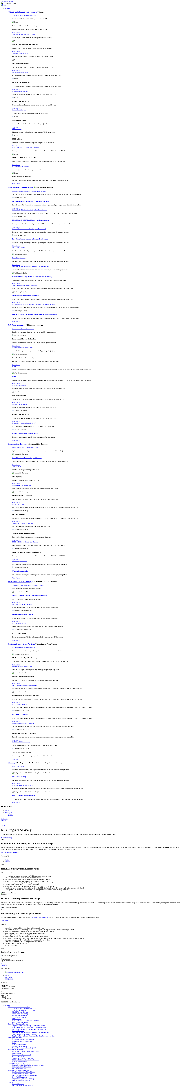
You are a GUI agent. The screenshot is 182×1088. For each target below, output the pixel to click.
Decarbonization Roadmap (20, 72)
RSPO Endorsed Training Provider (22, 785)
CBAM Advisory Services (20, 53)
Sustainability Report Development (22, 523)
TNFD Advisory (17, 129)
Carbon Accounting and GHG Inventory (24, 34)
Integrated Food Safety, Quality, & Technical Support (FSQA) (30, 266)
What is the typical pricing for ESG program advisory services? (23, 941)
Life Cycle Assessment (16, 325)
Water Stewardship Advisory (20, 166)
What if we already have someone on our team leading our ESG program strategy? (29, 931)
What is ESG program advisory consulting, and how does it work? (24, 928)
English (6, 823)
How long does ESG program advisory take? (18, 935)
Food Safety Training (18, 247)
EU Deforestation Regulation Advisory (23, 647)
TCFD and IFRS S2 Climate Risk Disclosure (25, 147)
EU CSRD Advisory (18, 504)
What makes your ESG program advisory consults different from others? (26, 936)
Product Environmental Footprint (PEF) (24, 423)
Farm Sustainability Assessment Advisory (24, 685)
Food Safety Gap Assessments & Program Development (29, 229)
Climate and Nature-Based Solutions (22, 12)
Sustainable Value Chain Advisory (21, 644)
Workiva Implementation (19, 561)
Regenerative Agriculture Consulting (23, 723)
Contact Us (4, 819)
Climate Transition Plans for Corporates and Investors (28, 585)
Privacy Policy (9, 979)
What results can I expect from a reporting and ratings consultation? (25, 933)
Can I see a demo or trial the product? (16, 943)
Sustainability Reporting (17, 444)
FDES (14, 366)
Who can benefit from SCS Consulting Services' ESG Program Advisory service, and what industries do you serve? (39, 930)
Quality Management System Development (25, 285)
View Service (16, 33)
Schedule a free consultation (40, 917)
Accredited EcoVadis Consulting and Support (25, 447)
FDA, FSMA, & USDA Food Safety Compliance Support (29, 210)
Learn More (4, 920)
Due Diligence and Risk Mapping (22, 604)
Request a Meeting (6, 838)
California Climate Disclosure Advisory (24, 15)
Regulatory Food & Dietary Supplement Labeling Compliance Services (33, 304)
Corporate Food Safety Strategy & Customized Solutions (29, 191)
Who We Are (8, 812)
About (10, 814)
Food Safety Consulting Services (20, 187)
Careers (10, 815)
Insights (7, 810)
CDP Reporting (16, 466)
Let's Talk (4, 965)
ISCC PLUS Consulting (19, 704)
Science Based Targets (19, 110)
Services (7, 8)
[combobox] (7, 823)
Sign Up (3, 964)
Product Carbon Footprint (19, 91)
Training (11, 763)
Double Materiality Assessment (21, 485)
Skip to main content (7, 1)
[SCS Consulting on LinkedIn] (14, 972)
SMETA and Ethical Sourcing (21, 742)
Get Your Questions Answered (10, 852)
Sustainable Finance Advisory (19, 582)
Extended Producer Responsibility (22, 347)
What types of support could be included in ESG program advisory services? (27, 940)
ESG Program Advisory (19, 623)
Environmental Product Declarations (23, 329)
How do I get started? (11, 945)
